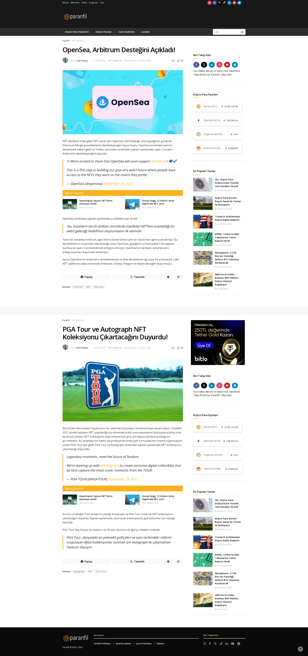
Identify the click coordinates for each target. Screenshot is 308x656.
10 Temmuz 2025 (150, 207)
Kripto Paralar (104, 31)
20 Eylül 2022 (100, 347)
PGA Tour (101, 571)
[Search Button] (242, 32)
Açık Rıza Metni (123, 643)
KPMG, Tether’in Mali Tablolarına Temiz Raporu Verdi (227, 237)
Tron (102, 2)
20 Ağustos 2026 (224, 224)
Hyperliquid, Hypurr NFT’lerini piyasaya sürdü (95, 202)
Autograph (79, 571)
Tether (84, 2)
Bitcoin (66, 2)
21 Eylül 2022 (100, 60)
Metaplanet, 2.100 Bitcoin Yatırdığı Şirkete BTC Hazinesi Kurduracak (227, 257)
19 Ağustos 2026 (224, 190)
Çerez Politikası (144, 643)
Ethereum (75, 2)
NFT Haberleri (78, 40)
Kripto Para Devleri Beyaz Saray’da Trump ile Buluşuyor (228, 201)
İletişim (160, 643)
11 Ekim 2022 (222, 288)
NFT (88, 287)
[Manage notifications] (300, 649)
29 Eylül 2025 (87, 207)
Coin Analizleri (127, 31)
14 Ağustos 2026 (224, 245)
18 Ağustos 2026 (224, 209)
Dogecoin (93, 2)
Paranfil (66, 40)
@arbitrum (159, 161)
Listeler (145, 31)
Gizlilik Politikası (102, 643)
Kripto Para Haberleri (77, 31)
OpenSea (99, 287)
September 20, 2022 (117, 183)
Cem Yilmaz (82, 60)
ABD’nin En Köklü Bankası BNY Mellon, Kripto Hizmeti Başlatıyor (227, 279)
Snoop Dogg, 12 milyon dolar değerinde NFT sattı (158, 202)
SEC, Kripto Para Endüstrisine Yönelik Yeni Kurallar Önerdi (227, 183)
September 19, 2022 (122, 479)
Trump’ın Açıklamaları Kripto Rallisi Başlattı (227, 218)
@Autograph (109, 465)
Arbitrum (78, 287)
